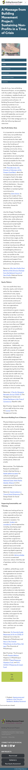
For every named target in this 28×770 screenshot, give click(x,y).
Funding (4, 64)
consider (6, 524)
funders (12, 522)
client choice (15, 194)
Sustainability (5, 81)
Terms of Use (4, 737)
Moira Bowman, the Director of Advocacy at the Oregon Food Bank (12, 170)
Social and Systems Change (8, 77)
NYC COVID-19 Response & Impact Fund (13, 664)
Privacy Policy (12, 737)
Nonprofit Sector (5, 73)
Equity (3, 60)
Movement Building (6, 68)
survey (8, 411)
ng (10, 524)
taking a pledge (19, 555)
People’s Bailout (13, 655)
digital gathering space (10, 473)
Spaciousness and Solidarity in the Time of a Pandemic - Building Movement (16, 699)
